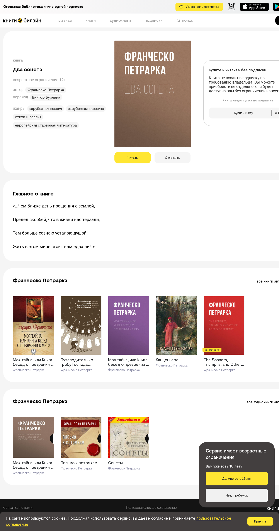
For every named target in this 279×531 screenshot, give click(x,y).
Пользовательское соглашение (151, 507)
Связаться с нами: (18, 507)
